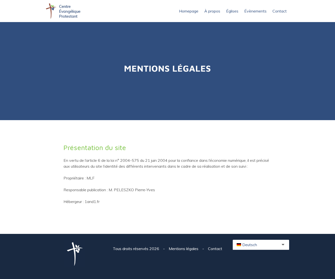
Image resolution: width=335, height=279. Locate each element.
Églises (232, 11)
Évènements (255, 11)
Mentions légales (184, 248)
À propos (212, 11)
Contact (279, 11)
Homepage (188, 11)
